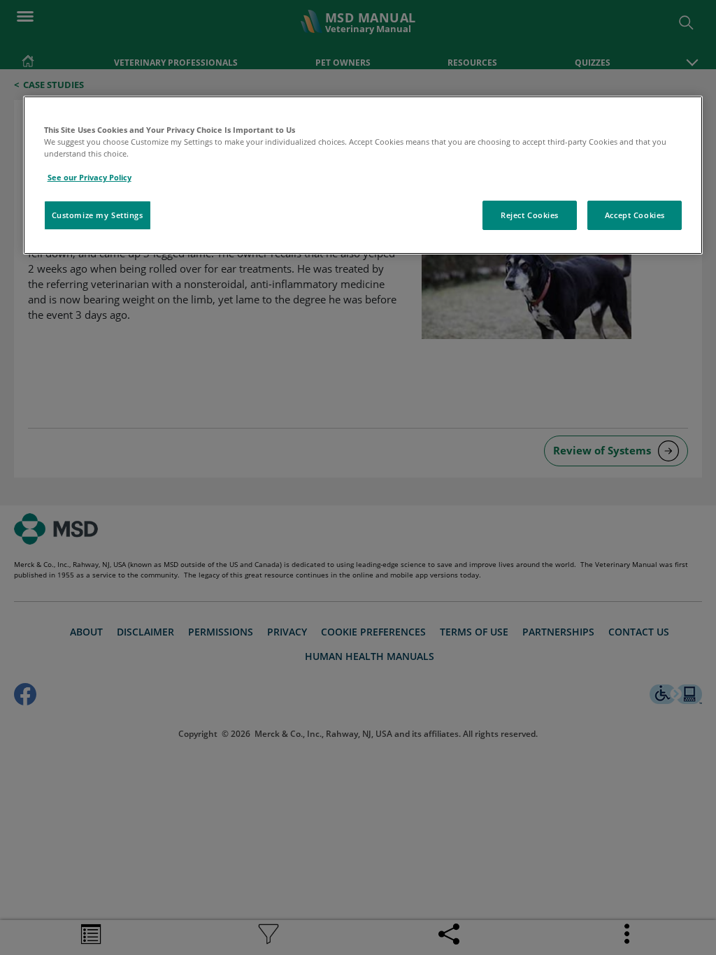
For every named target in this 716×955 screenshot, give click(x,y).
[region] (363, 175)
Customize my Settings (97, 215)
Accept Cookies (635, 215)
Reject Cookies (530, 215)
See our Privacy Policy (89, 177)
